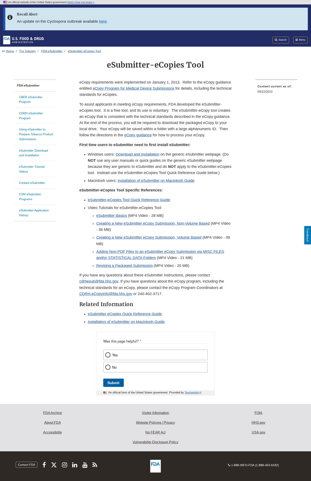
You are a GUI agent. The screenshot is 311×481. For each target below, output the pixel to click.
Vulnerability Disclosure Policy (155, 442)
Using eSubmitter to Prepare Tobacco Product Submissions (36, 134)
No (114, 367)
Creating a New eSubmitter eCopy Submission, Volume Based (148, 237)
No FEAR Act (155, 432)
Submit (113, 382)
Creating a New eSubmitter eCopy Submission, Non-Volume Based (153, 223)
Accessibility (52, 432)
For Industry (27, 51)
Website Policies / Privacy (155, 422)
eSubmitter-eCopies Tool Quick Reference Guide (129, 200)
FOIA (258, 413)
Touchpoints (192, 392)
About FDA (52, 422)
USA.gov (258, 432)
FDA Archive (52, 413)
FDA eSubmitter (51, 51)
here (103, 21)
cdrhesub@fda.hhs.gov (98, 281)
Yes (115, 354)
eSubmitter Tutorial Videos (31, 169)
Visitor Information (155, 413)
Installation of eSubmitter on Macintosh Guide (156, 180)
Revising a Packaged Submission (124, 266)
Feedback (307, 235)
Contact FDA (26, 464)
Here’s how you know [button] (80, 2)
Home (10, 51)
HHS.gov (258, 422)
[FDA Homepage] (23, 40)
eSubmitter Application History (34, 213)
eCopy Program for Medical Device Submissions (133, 88)
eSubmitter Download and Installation (33, 153)
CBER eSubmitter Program (31, 99)
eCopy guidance (138, 135)
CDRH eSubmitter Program (31, 116)
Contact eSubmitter (32, 182)
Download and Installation (137, 154)
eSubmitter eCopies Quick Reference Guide (125, 314)
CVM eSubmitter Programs (30, 196)
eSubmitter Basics (111, 215)
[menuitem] (276, 90)
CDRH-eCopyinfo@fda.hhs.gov (105, 294)
